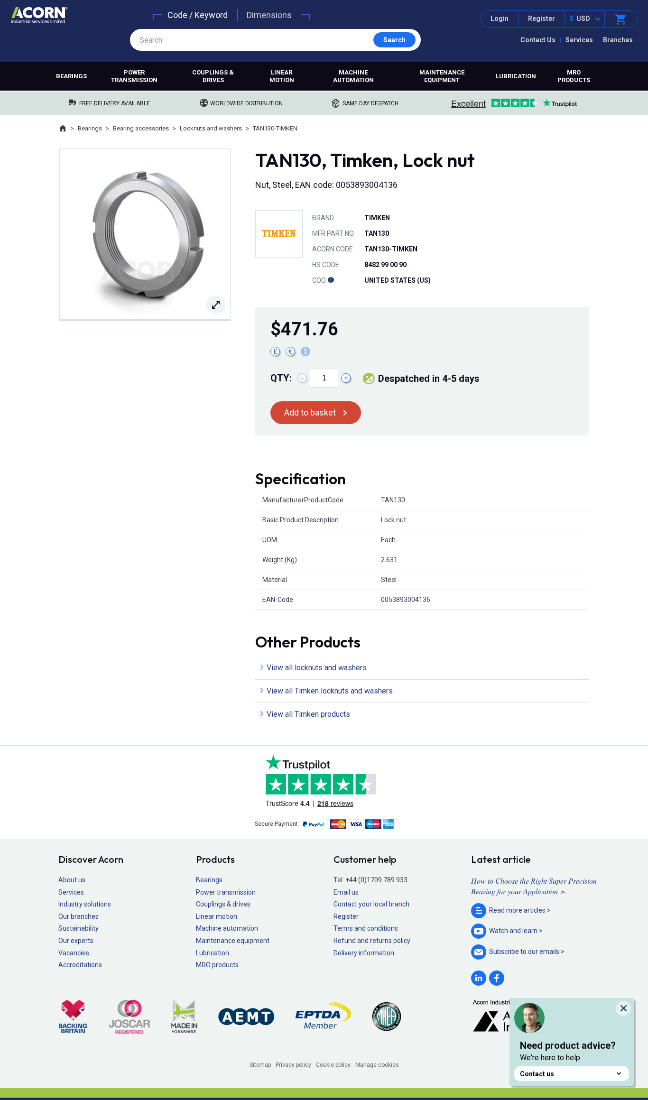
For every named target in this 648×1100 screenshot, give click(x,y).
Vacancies (73, 953)
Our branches (78, 916)
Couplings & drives (213, 76)
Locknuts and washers (211, 128)
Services (579, 40)
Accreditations (80, 965)
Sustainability (78, 928)
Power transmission (134, 76)
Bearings (71, 76)
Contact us (537, 1074)
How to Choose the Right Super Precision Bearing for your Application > (534, 886)
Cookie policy (333, 1065)
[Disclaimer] (330, 280)
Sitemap (260, 1065)
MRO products (573, 76)
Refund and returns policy (371, 940)
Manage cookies (377, 1065)
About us (71, 880)
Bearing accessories (141, 128)
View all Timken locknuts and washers (330, 690)
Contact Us (537, 40)
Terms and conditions (365, 928)
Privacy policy (293, 1065)
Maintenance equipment (441, 76)
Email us (346, 892)
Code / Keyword (197, 15)
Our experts (75, 940)
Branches (618, 40)
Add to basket (310, 412)
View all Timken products (308, 714)
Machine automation (353, 76)
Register (541, 18)
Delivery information (363, 953)
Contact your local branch (371, 904)
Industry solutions (84, 904)
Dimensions (269, 15)
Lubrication (516, 76)
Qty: (281, 378)
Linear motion (281, 76)
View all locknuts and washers (317, 667)
